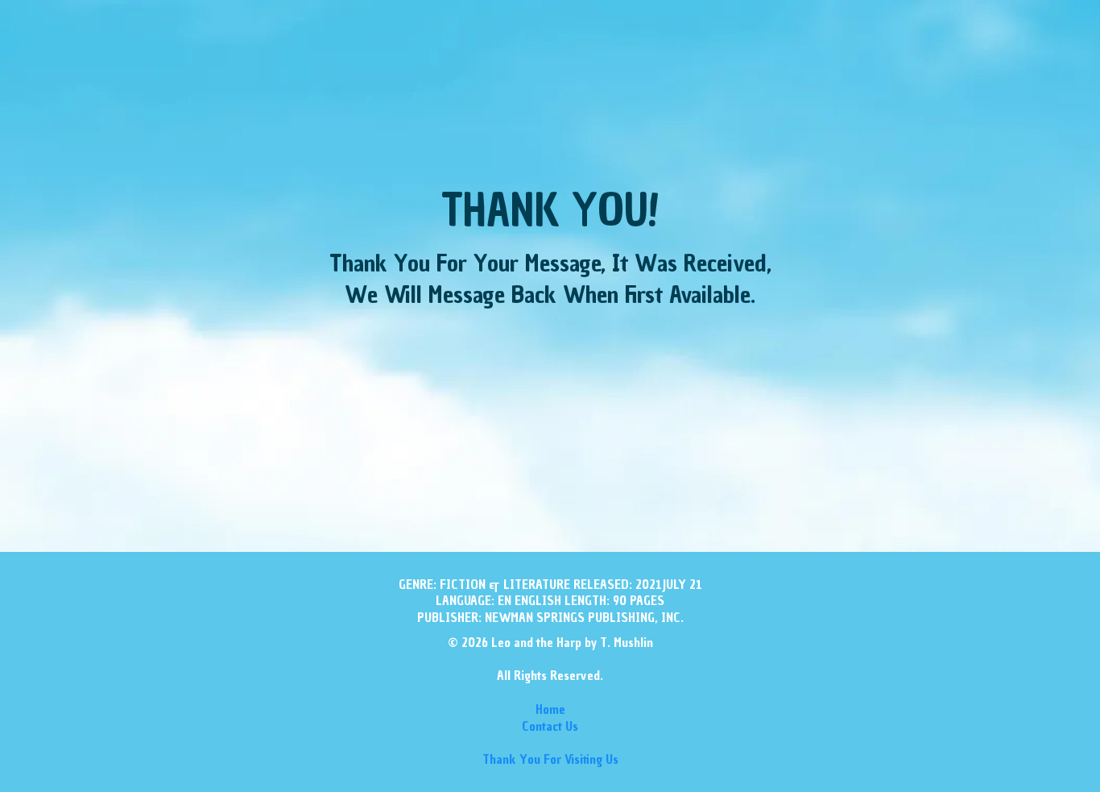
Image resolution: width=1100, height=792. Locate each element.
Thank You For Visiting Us (550, 759)
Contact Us (550, 726)
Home (550, 709)
